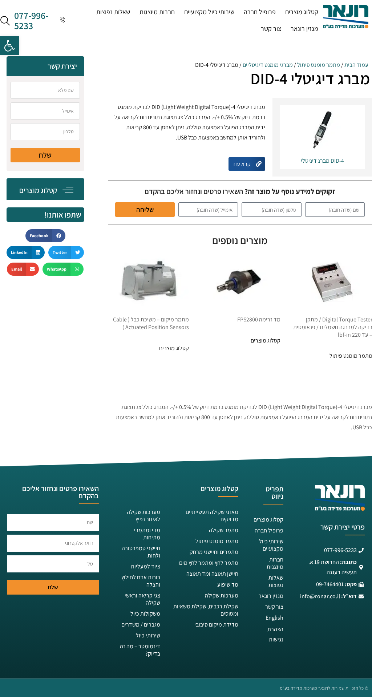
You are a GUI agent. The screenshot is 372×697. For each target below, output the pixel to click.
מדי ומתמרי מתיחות (147, 533)
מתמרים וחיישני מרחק (214, 552)
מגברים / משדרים (140, 624)
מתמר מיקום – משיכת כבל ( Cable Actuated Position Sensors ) (151, 323)
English (274, 617)
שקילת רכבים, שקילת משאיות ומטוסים (205, 610)
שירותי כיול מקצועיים (209, 12)
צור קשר (271, 28)
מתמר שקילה (223, 530)
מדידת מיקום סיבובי (216, 624)
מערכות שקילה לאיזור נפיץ (143, 515)
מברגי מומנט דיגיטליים (268, 65)
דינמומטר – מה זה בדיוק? (140, 650)
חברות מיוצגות (157, 12)
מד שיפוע (227, 584)
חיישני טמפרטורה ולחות (141, 551)
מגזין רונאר (304, 28)
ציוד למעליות (145, 566)
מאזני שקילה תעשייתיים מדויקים (212, 515)
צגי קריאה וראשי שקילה (142, 599)
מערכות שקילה (221, 595)
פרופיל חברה (260, 12)
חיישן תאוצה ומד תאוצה (212, 574)
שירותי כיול (148, 635)
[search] (5, 20)
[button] (9, 45)
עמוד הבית (356, 65)
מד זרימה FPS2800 (258, 319)
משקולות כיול (145, 613)
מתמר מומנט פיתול (318, 65)
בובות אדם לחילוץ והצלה (140, 581)
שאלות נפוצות (113, 12)
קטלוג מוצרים (301, 12)
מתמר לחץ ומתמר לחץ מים (208, 563)
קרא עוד (242, 164)
